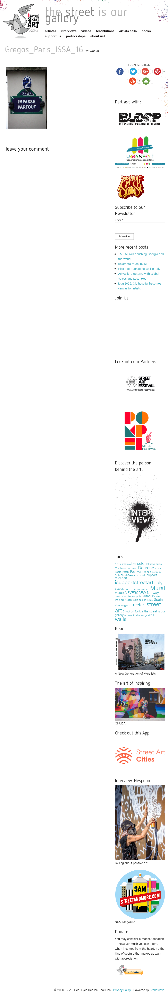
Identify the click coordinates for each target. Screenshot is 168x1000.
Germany (156, 571)
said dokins (139, 600)
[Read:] (140, 651)
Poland (119, 600)
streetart (137, 604)
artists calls (128, 30)
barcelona (140, 563)
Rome (129, 599)
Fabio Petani (122, 572)
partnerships (75, 36)
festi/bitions (105, 30)
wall (151, 614)
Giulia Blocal (121, 575)
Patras (156, 596)
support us (53, 36)
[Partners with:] (140, 118)
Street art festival (133, 611)
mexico (145, 589)
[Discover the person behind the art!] (140, 511)
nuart (118, 596)
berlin (152, 563)
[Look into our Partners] (140, 383)
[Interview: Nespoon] (140, 822)
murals (119, 592)
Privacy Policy (122, 990)
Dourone (146, 567)
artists (49, 30)
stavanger (122, 605)
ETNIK (158, 568)
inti (143, 575)
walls (120, 618)
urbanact (129, 615)
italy (158, 582)
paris (138, 596)
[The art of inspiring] (140, 704)
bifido (159, 564)
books (146, 30)
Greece (131, 575)
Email (119, 220)
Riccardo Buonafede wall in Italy (139, 268)
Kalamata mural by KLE (133, 263)
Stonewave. (157, 990)
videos (86, 30)
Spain (158, 599)
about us (96, 36)
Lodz (128, 589)
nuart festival (128, 596)
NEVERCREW (135, 592)
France (146, 572)
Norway (153, 592)
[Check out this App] (140, 755)
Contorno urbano (126, 568)
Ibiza (138, 575)
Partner (146, 596)
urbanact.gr (141, 615)
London (136, 589)
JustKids (119, 589)
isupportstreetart (134, 582)
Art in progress (123, 564)
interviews (68, 30)
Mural (157, 587)
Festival (136, 571)
